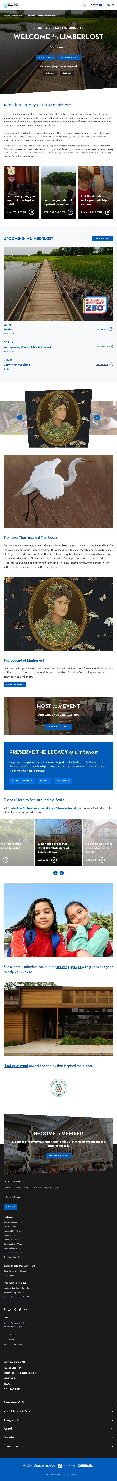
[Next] (97, 420)
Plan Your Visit (69, 58)
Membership (12, 1368)
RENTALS (9, 1378)
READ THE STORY (15, 685)
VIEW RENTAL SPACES (58, 727)
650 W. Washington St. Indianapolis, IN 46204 (14, 1325)
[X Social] (14, 1310)
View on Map (10, 1335)
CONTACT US (12, 1389)
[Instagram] (9, 1310)
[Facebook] (4, 1310)
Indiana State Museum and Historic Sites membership (45, 808)
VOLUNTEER (63, 781)
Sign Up (10, 1207)
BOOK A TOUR (46, 58)
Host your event (16, 1066)
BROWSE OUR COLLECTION (21, 1373)
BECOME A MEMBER (22, 781)
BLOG (7, 1384)
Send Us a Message (13, 1344)
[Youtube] (25, 1310)
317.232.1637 (9, 1339)
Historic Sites (18, 16)
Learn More (102, 329)
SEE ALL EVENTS (102, 238)
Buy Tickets (12, 1362)
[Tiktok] (20, 1310)
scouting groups (68, 967)
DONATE (44, 781)
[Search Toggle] (84, 5)
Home (7, 16)
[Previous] (20, 420)
